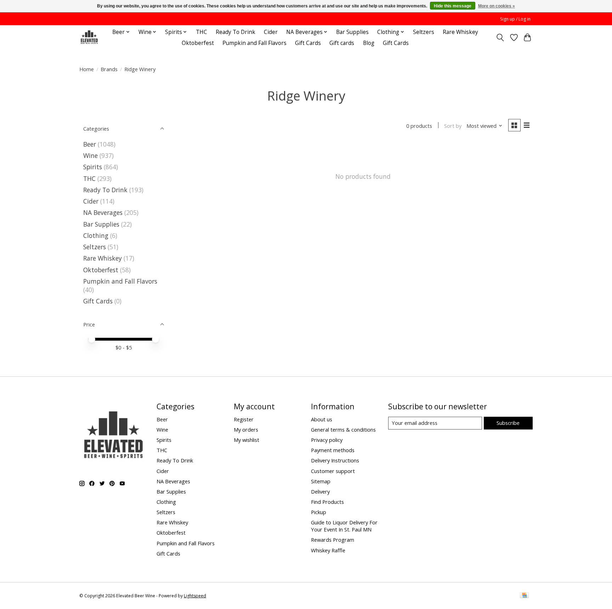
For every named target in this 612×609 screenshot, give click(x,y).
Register (244, 419)
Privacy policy (326, 439)
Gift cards (341, 43)
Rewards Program (332, 539)
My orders (246, 429)
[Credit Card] (524, 595)
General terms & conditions (343, 429)
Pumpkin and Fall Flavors (254, 43)
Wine (90, 155)
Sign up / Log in (515, 19)
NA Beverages (103, 212)
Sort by (452, 125)
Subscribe (508, 422)
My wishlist (246, 439)
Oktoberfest (198, 43)
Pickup (318, 512)
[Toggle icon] (500, 37)
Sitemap (320, 481)
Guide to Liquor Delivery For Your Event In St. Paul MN (344, 526)
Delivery (320, 491)
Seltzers (423, 32)
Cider (271, 32)
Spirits (92, 167)
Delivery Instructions (335, 460)
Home (86, 69)
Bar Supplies (352, 32)
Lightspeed (195, 596)
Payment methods (333, 450)
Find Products (327, 501)
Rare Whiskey (460, 32)
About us (321, 419)
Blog (368, 43)
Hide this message (452, 6)
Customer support (333, 470)
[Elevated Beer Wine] (89, 37)
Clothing (95, 235)
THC (201, 32)
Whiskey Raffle (328, 550)
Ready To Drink (235, 32)
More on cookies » (496, 6)
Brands (109, 69)
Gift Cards (308, 43)
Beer (89, 144)
